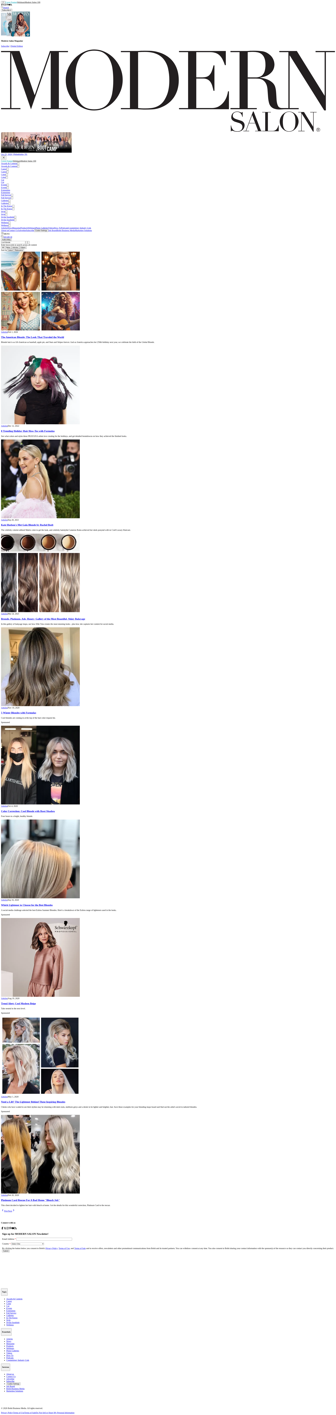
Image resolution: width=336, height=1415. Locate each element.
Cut (2, 180)
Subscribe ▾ (6, 10)
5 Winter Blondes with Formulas (18, 712)
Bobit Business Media (66, 230)
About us (5, 230)
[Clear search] (28, 242)
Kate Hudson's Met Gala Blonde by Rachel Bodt (27, 525)
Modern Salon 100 (32, 2)
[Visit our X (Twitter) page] (4, 5)
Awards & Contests (9, 163)
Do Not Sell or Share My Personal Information (55, 1413)
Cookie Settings (41, 231)
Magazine (16, 228)
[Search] (26, 242)
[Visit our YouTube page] (9, 5)
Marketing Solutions (83, 230)
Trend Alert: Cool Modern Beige (18, 1003)
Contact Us (13, 230)
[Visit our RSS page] (11, 5)
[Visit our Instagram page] (6, 5)
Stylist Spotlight (7, 217)
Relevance (19, 250)
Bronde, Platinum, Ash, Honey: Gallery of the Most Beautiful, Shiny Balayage (43, 619)
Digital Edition (17, 46)
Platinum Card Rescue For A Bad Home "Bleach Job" (30, 1200)
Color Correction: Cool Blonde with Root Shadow (28, 811)
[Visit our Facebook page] (2, 5)
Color (3, 174)
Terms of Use (18, 1413)
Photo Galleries (41, 228)
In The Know (6, 206)
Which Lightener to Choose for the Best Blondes (27, 905)
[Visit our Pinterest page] (7, 5)
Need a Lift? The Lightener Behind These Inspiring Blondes (33, 1101)
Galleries (4, 200)
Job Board (52, 230)
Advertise (22, 230)
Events (4, 185)
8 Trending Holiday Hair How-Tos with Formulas (28, 431)
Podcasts (64, 228)
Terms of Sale (30, 1413)
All (3, 248)
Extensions (5, 190)
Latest (10, 250)
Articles (4, 228)
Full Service (6, 195)
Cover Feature (11, 2)
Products (24, 228)
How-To (57, 228)
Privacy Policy (7, 1413)
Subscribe (5, 46)
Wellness (4, 222)
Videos (51, 228)
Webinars (21, 2)
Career (4, 169)
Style (3, 211)
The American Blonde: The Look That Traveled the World (32, 337)
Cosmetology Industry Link (79, 228)
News (9, 228)
